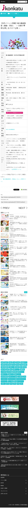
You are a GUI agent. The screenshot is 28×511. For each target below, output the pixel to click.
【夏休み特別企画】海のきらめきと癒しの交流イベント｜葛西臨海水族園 (17, 338)
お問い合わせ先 (4, 493)
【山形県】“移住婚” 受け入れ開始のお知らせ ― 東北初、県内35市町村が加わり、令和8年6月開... (18, 260)
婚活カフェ (10, 374)
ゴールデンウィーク (21, 378)
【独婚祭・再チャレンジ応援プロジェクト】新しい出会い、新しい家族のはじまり (17, 295)
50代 (11, 383)
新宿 (11, 369)
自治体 (18, 362)
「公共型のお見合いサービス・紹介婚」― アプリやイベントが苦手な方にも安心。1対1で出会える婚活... (17, 308)
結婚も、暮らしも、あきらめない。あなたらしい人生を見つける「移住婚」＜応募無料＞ (17, 314)
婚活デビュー (21, 371)
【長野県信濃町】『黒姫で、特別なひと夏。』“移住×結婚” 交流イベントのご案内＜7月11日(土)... (18, 273)
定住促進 (9, 371)
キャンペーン (4, 381)
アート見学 (11, 381)
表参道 (10, 362)
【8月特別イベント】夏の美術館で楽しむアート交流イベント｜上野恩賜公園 (18, 332)
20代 (21, 383)
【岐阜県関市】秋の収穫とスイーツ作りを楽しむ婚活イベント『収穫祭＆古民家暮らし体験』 (18, 223)
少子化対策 (3, 371)
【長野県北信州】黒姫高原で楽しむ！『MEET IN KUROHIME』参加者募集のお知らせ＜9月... (18, 236)
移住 (21, 364)
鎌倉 (2, 362)
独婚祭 (25, 364)
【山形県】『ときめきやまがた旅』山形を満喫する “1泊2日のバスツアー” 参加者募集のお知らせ (18, 254)
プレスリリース (12, 378)
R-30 (8, 383)
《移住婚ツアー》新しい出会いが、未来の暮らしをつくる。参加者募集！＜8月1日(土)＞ (18, 248)
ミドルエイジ (4, 378)
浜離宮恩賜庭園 (4, 367)
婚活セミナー (4, 374)
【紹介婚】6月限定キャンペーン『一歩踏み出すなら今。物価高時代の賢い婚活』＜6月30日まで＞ (18, 285)
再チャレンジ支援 (13, 376)
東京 (7, 369)
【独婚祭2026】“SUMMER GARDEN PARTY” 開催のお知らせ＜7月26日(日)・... (18, 266)
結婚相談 (3, 364)
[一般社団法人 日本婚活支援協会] (12, 8)
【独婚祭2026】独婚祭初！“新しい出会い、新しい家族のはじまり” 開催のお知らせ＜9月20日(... (18, 230)
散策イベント (16, 369)
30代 (18, 383)
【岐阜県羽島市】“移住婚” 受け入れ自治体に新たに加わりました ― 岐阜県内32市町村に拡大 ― (18, 279)
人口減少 (20, 376)
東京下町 (3, 369)
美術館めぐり (24, 362)
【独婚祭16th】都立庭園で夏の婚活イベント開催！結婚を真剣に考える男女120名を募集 (18, 351)
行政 (14, 362)
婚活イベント (17, 374)
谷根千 (6, 362)
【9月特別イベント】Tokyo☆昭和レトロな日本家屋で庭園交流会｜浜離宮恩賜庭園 (18, 301)
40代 (15, 383)
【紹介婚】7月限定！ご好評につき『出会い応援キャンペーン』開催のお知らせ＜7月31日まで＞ (18, 242)
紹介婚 (13, 364)
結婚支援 (8, 364)
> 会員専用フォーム (16, 169)
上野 (25, 376)
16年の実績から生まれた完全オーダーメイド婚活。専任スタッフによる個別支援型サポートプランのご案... (18, 320)
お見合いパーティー (19, 381)
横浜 (21, 367)
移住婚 (17, 364)
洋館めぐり (11, 367)
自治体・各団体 (4, 488)
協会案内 (2, 477)
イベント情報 (3, 480)
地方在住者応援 (4, 376)
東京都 (24, 367)
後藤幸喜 (22, 369)
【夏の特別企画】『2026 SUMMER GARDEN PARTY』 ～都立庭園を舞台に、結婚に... (18, 345)
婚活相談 (14, 371)
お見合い (3, 383)
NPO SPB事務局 (10, 129)
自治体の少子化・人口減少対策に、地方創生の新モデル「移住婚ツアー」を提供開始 (18, 326)
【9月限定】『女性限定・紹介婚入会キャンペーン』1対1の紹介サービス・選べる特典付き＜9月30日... (18, 217)
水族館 (17, 367)
